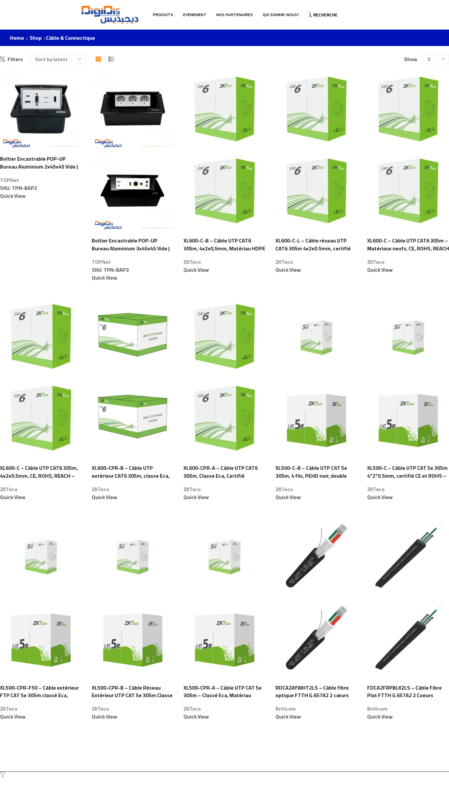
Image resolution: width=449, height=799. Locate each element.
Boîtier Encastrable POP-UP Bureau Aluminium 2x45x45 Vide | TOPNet (39, 167)
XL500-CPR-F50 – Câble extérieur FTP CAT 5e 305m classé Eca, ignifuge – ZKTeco (39, 696)
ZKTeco (192, 262)
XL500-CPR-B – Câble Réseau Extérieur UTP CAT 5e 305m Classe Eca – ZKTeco (132, 696)
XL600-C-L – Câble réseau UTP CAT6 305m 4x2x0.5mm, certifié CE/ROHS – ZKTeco (313, 249)
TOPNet (9, 180)
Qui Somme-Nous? (281, 14)
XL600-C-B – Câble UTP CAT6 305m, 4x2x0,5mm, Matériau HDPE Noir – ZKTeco (224, 249)
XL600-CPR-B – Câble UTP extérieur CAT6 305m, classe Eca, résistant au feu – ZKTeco (131, 476)
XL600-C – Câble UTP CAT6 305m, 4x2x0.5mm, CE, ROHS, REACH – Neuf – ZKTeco (39, 476)
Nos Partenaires (234, 14)
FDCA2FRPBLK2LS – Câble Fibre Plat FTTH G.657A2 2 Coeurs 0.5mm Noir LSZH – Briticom (404, 696)
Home (17, 38)
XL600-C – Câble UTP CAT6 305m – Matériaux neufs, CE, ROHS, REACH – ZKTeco (408, 249)
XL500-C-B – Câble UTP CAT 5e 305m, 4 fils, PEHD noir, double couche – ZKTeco (311, 476)
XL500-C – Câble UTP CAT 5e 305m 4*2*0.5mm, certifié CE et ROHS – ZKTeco (407, 476)
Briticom (285, 709)
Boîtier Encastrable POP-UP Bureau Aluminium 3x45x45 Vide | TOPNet (131, 249)
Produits (163, 14)
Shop (36, 38)
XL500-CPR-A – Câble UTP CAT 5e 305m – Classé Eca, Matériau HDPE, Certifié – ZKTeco (222, 696)
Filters (15, 59)
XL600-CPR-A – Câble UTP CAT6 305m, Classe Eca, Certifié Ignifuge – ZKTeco (220, 476)
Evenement (194, 14)
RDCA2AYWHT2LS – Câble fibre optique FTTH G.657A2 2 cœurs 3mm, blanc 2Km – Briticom (312, 696)
